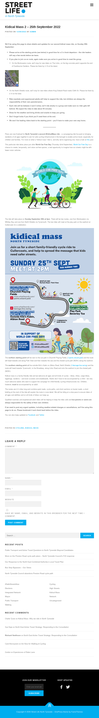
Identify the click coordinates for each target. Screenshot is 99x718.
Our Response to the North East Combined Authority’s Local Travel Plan (34, 562)
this (88, 139)
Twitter (41, 415)
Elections (8, 588)
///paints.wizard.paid (75, 357)
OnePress (59, 712)
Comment (11, 446)
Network (53, 596)
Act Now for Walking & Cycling (33, 644)
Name (8, 478)
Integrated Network (13, 592)
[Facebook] (61, 687)
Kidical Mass (32, 428)
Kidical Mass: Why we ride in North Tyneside (36, 619)
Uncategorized (55, 601)
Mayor (7, 596)
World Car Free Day (80, 144)
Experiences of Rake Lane (24, 652)
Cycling (20, 428)
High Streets (55, 588)
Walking (8, 605)
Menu (91, 5)
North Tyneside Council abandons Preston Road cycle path (29, 573)
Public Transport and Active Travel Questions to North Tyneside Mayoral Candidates (39, 550)
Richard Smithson (13, 635)
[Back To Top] (49, 705)
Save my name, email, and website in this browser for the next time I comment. (44, 514)
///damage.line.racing (79, 365)
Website (9, 499)
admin (33, 31)
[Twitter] (68, 687)
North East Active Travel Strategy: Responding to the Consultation (42, 627)
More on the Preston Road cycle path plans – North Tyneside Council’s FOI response (39, 556)
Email (9, 488)
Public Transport (11, 601)
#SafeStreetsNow (12, 584)
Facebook (31, 415)
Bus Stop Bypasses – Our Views (18, 568)
